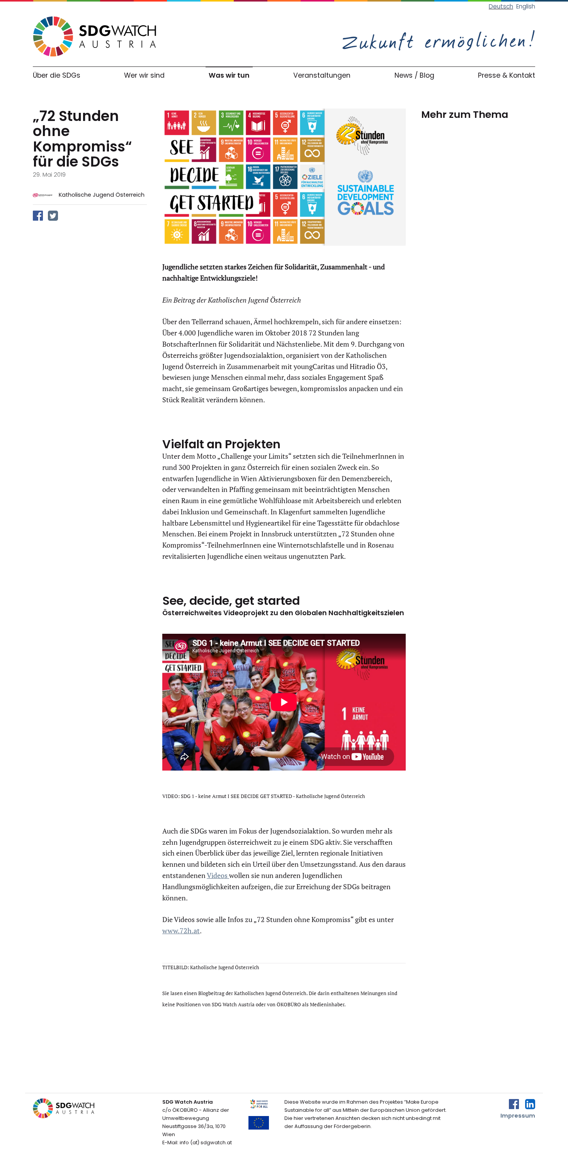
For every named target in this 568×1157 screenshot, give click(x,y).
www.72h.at (181, 930)
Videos (218, 875)
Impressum (517, 1116)
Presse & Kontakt (506, 75)
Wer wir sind (144, 75)
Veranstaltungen (321, 75)
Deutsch (501, 6)
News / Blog (414, 75)
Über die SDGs (56, 75)
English (525, 6)
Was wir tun (229, 75)
